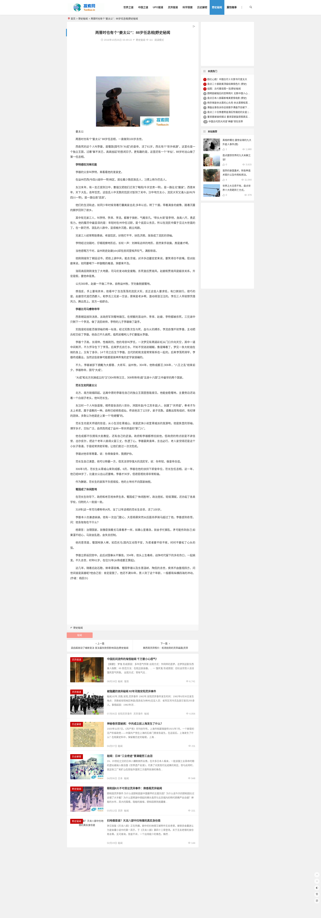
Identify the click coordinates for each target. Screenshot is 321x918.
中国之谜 (143, 7)
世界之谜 (128, 7)
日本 (120, 778)
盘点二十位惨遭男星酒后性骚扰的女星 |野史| (230, 112)
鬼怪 (126, 681)
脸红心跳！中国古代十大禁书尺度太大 (227, 79)
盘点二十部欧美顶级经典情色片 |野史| (227, 84)
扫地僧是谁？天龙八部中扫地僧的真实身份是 (133, 820)
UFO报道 (158, 7)
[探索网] (86, 10)
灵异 (120, 810)
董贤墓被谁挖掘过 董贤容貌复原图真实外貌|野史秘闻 (234, 116)
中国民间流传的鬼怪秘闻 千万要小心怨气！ (132, 659)
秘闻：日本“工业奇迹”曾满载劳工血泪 (129, 756)
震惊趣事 (232, 7)
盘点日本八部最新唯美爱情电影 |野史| (227, 98)
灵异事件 (138, 713)
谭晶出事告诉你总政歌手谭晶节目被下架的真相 (231, 107)
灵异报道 (173, 7)
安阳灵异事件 (125, 713)
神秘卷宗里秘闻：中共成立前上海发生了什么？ (135, 723)
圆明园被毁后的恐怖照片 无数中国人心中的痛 (231, 93)
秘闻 (79, 635)
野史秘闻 (217, 7)
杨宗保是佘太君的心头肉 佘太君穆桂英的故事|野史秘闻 (236, 102)
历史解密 (202, 7)
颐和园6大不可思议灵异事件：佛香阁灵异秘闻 (134, 788)
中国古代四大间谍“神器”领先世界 (225, 121)
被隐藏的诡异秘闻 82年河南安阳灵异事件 (131, 691)
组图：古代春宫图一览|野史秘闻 (224, 88)
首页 (73, 18)
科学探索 (188, 7)
